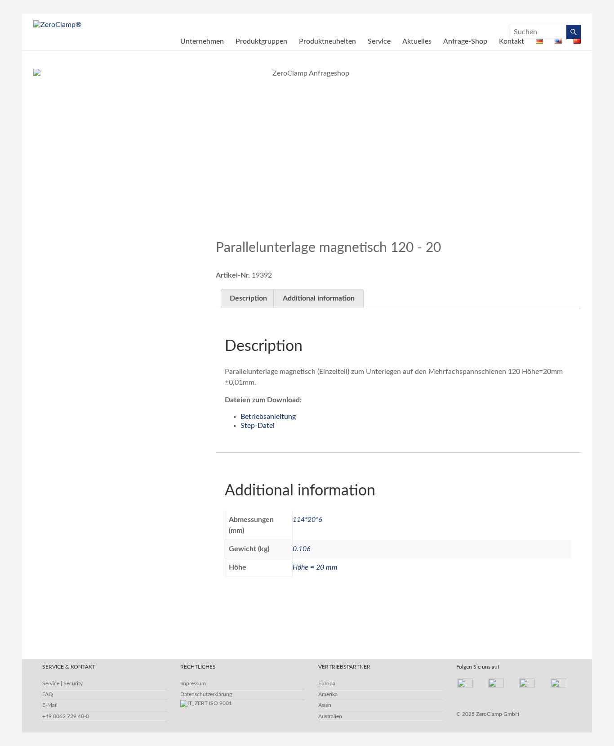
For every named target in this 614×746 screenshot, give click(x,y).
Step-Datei (257, 425)
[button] (541, 223)
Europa (326, 683)
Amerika (328, 694)
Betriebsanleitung (268, 416)
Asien (324, 705)
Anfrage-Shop (465, 41)
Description (248, 298)
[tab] (248, 299)
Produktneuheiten (327, 41)
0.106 (302, 549)
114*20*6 (307, 519)
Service (379, 41)
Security (73, 683)
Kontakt (511, 41)
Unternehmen (202, 41)
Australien (330, 716)
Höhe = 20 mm (315, 567)
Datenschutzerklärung (206, 694)
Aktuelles (417, 41)
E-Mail (50, 705)
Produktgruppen (261, 41)
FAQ (47, 694)
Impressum (193, 683)
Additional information (319, 298)
